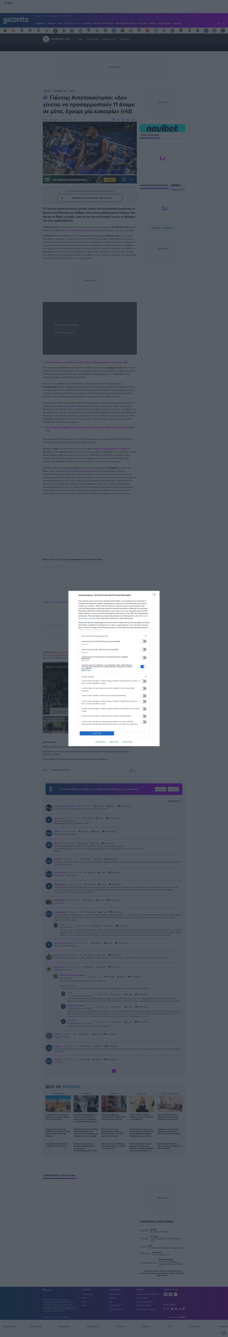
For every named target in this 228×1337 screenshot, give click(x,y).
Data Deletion (100, 742)
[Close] (155, 595)
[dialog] (114, 668)
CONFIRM (97, 733)
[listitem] (114, 636)
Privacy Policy (127, 742)
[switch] (143, 641)
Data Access (114, 742)
